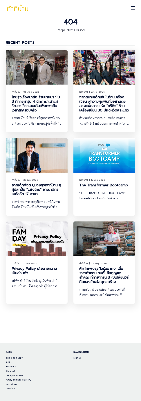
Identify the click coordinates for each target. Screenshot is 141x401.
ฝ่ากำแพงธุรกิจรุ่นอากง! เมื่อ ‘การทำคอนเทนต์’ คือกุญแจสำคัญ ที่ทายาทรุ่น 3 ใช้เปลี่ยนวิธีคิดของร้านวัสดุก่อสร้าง (104, 275)
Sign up (77, 357)
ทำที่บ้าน (16, 91)
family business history (18, 379)
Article (9, 362)
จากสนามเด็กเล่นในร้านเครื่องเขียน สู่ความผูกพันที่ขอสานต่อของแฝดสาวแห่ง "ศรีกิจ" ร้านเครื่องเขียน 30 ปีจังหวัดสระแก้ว (104, 103)
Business (11, 366)
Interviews (11, 384)
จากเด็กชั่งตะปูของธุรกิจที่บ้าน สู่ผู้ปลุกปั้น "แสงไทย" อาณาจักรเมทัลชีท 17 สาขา (36, 189)
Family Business (14, 375)
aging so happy (14, 357)
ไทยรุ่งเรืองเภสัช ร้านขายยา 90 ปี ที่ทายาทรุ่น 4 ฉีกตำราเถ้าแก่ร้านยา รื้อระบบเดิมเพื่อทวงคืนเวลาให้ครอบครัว (36, 103)
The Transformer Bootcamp (103, 185)
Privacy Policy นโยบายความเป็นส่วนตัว (34, 271)
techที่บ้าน (11, 388)
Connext (10, 371)
